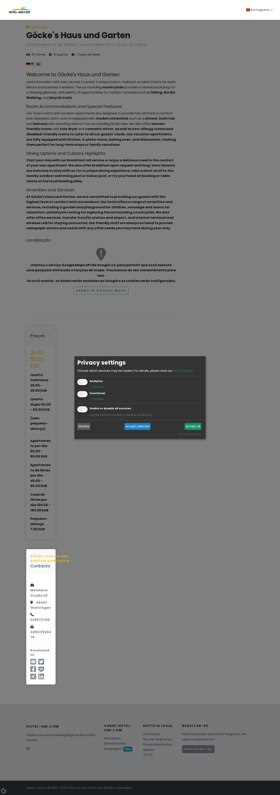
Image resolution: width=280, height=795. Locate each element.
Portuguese (259, 10)
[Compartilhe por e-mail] (33, 663)
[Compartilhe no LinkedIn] (41, 677)
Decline (84, 426)
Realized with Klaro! (190, 434)
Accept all (193, 426)
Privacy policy (183, 371)
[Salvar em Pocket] (41, 670)
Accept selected (137, 426)
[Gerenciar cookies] (4, 791)
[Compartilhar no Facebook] (33, 670)
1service (97, 387)
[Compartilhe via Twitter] (41, 663)
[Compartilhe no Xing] (33, 677)
